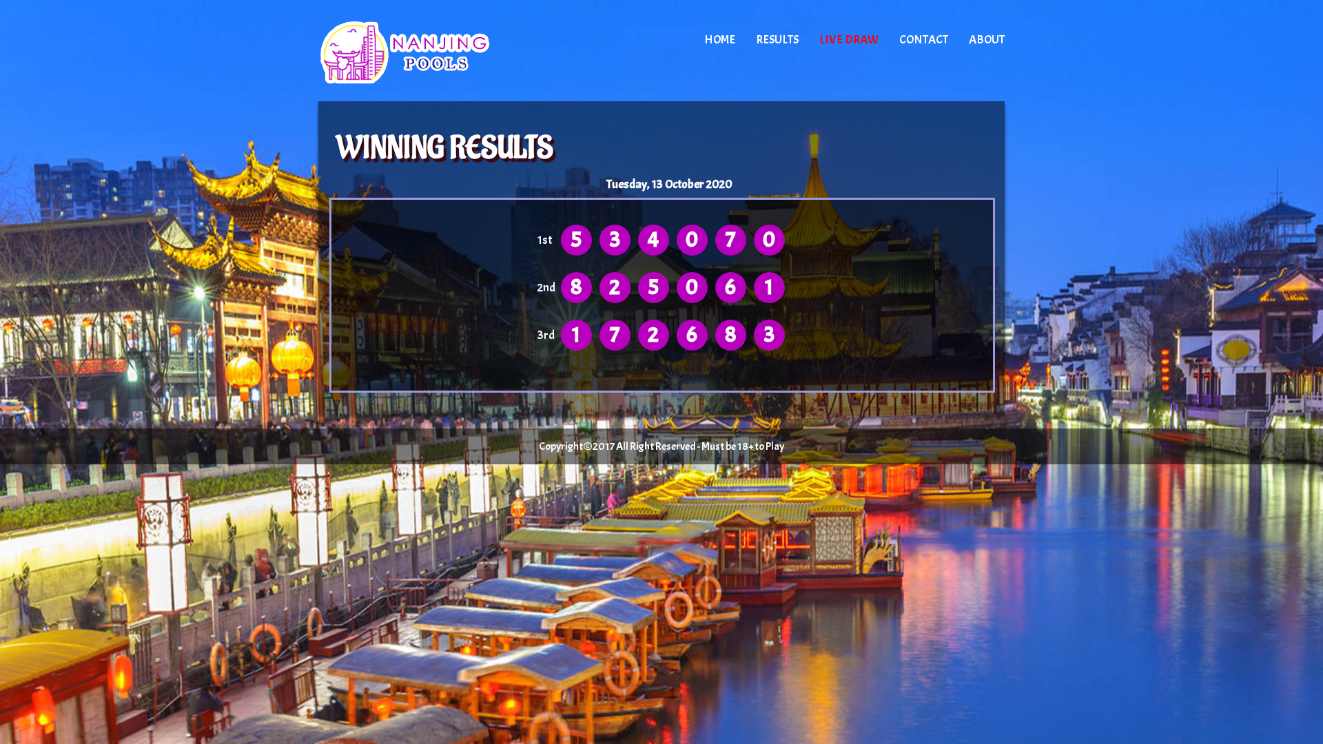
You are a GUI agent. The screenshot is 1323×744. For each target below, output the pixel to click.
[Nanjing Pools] (435, 51)
